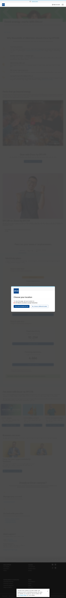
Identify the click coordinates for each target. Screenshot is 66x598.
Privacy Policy (23, 595)
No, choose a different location (39, 306)
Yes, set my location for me (21, 306)
